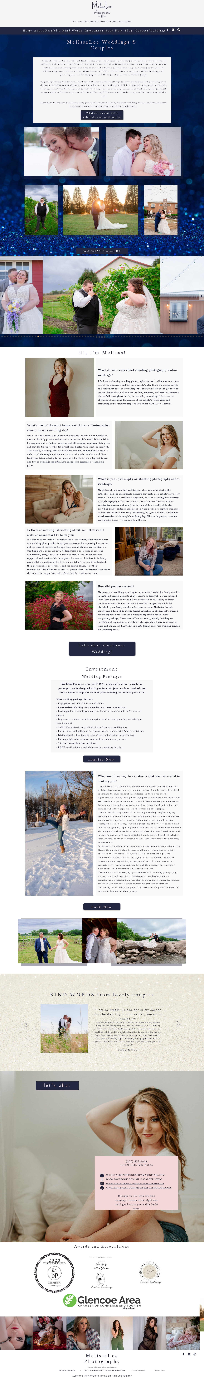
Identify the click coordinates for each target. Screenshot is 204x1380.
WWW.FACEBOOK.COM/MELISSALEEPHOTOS (134, 1179)
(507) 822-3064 (137, 1161)
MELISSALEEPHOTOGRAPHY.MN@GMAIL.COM (135, 1175)
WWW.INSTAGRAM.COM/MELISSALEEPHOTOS (135, 1183)
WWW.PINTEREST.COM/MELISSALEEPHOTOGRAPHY (139, 1187)
